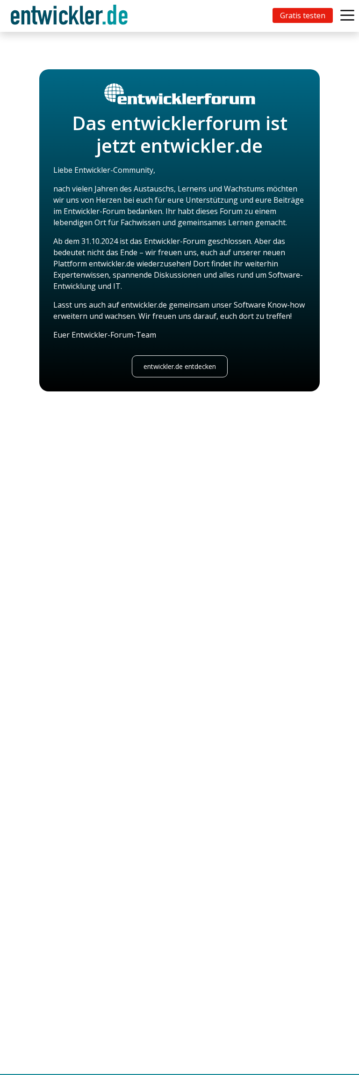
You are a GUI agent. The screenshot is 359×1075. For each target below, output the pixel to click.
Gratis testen (302, 15)
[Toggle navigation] (71, 16)
